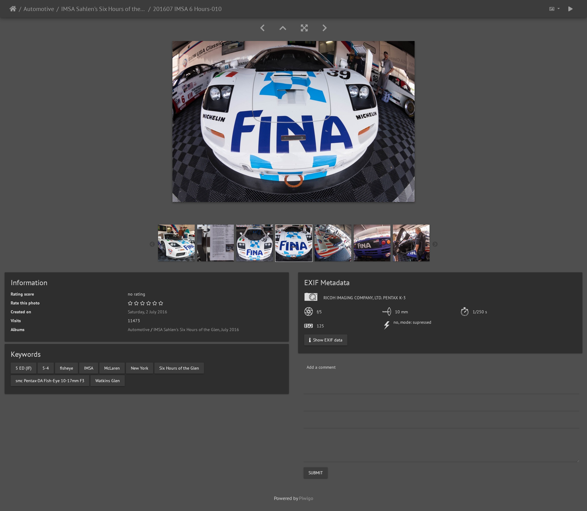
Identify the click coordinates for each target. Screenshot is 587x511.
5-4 (45, 368)
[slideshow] (570, 8)
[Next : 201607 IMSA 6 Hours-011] (324, 28)
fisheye (66, 368)
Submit (315, 473)
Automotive (39, 9)
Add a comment (321, 367)
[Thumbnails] (283, 28)
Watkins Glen (107, 380)
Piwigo (306, 498)
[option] (176, 243)
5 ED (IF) (23, 368)
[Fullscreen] (304, 28)
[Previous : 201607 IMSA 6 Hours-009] (262, 28)
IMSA (88, 368)
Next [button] (435, 244)
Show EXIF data (327, 340)
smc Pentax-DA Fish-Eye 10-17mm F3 (50, 380)
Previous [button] (152, 244)
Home (13, 8)
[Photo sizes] (554, 8)
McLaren (112, 368)
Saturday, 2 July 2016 (147, 312)
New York (139, 368)
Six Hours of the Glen (179, 368)
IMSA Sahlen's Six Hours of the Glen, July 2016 (103, 9)
